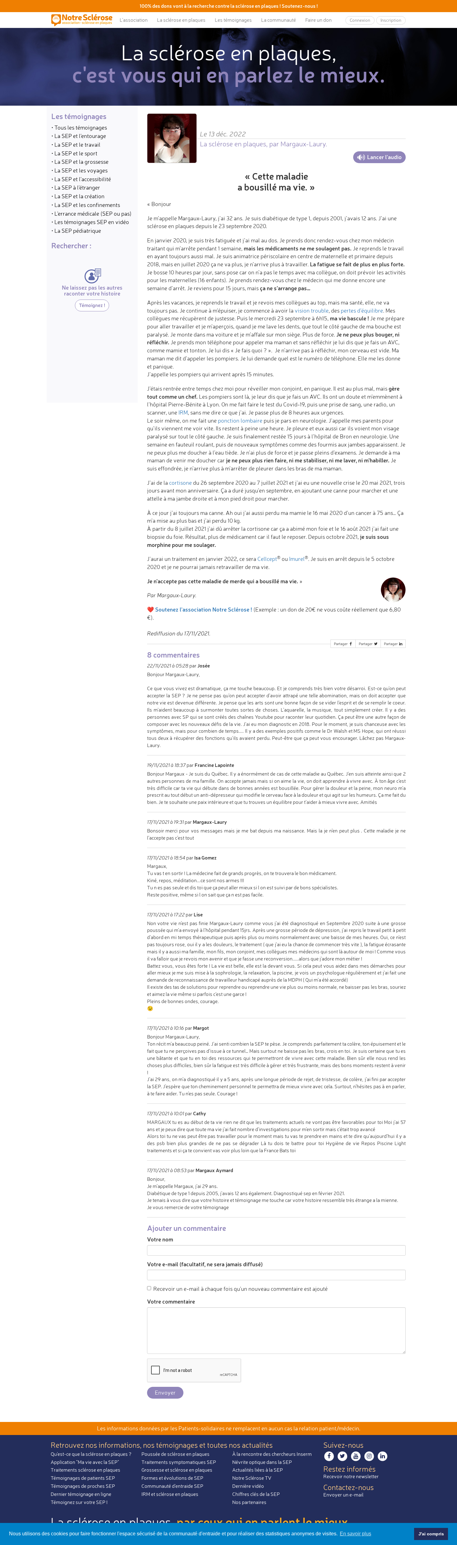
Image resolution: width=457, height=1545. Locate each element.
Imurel (297, 558)
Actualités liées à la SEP (257, 1470)
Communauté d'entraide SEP (172, 1486)
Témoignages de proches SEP (83, 1486)
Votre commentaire (171, 1301)
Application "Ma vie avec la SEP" (85, 1462)
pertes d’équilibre (362, 310)
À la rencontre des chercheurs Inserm (272, 1454)
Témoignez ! (92, 305)
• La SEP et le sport (74, 153)
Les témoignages (233, 20)
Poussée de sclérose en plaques (175, 1454)
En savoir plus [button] (355, 1533)
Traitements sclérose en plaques (85, 1470)
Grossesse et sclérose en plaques (176, 1470)
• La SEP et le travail (75, 144)
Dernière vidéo (248, 1486)
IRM (183, 412)
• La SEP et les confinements (85, 204)
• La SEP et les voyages (79, 170)
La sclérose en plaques (181, 20)
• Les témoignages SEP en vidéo (90, 222)
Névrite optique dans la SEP (262, 1462)
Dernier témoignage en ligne (81, 1494)
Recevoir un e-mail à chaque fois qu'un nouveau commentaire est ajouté (240, 1288)
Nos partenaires (249, 1502)
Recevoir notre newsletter (351, 1476)
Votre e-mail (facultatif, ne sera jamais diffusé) (205, 1264)
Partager (341, 643)
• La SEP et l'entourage (78, 136)
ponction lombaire (240, 420)
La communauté (278, 20)
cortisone (180, 482)
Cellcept (267, 558)
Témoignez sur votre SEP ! (79, 1502)
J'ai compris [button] (431, 1533)
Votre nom (160, 1239)
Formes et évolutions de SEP (172, 1478)
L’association (134, 20)
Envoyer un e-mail (343, 1495)
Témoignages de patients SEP (83, 1478)
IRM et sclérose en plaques (169, 1494)
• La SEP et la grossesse (79, 161)
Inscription (391, 20)
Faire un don (318, 20)
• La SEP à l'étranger (75, 187)
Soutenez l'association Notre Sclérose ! (203, 609)
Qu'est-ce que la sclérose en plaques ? (91, 1454)
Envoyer (165, 1392)
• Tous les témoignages (79, 127)
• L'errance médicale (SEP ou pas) (91, 213)
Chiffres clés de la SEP (256, 1494)
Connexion (360, 20)
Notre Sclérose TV (251, 1478)
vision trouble (312, 310)
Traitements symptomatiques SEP (178, 1462)
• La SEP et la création (77, 196)
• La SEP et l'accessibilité (81, 179)
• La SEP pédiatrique (76, 230)
